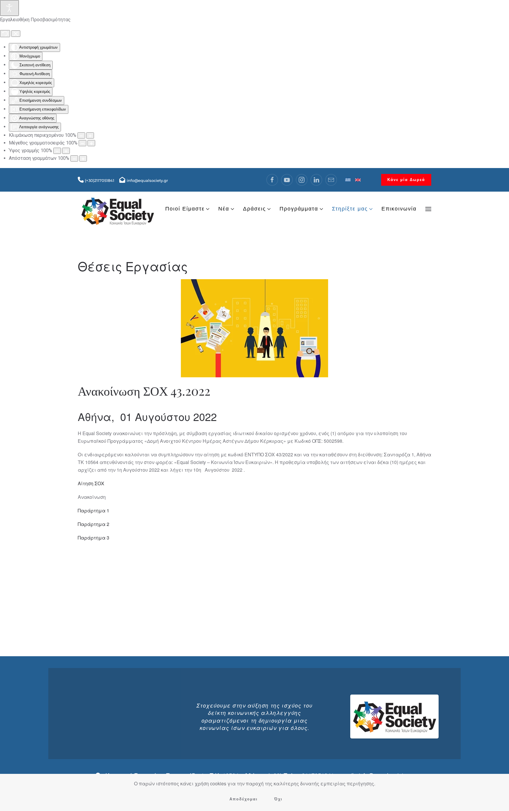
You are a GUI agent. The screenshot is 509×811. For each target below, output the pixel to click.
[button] (428, 209)
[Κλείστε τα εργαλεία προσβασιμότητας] (15, 33)
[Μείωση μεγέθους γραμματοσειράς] (82, 143)
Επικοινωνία (399, 209)
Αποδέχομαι (243, 799)
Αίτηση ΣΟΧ (91, 483)
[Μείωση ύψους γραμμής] (57, 151)
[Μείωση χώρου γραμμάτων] (74, 158)
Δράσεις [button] (254, 209)
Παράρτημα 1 (93, 510)
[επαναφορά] (5, 33)
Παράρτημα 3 (93, 537)
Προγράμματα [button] (299, 209)
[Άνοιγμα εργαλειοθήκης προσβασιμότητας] (9, 8)
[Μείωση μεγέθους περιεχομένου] (81, 135)
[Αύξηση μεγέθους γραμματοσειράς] (91, 143)
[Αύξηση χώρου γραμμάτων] (83, 158)
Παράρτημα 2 (93, 524)
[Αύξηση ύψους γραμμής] (66, 151)
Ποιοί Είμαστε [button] (185, 209)
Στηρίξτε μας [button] (350, 209)
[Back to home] (117, 209)
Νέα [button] (223, 209)
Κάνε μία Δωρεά (406, 179)
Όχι (278, 799)
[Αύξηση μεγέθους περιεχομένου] (90, 135)
